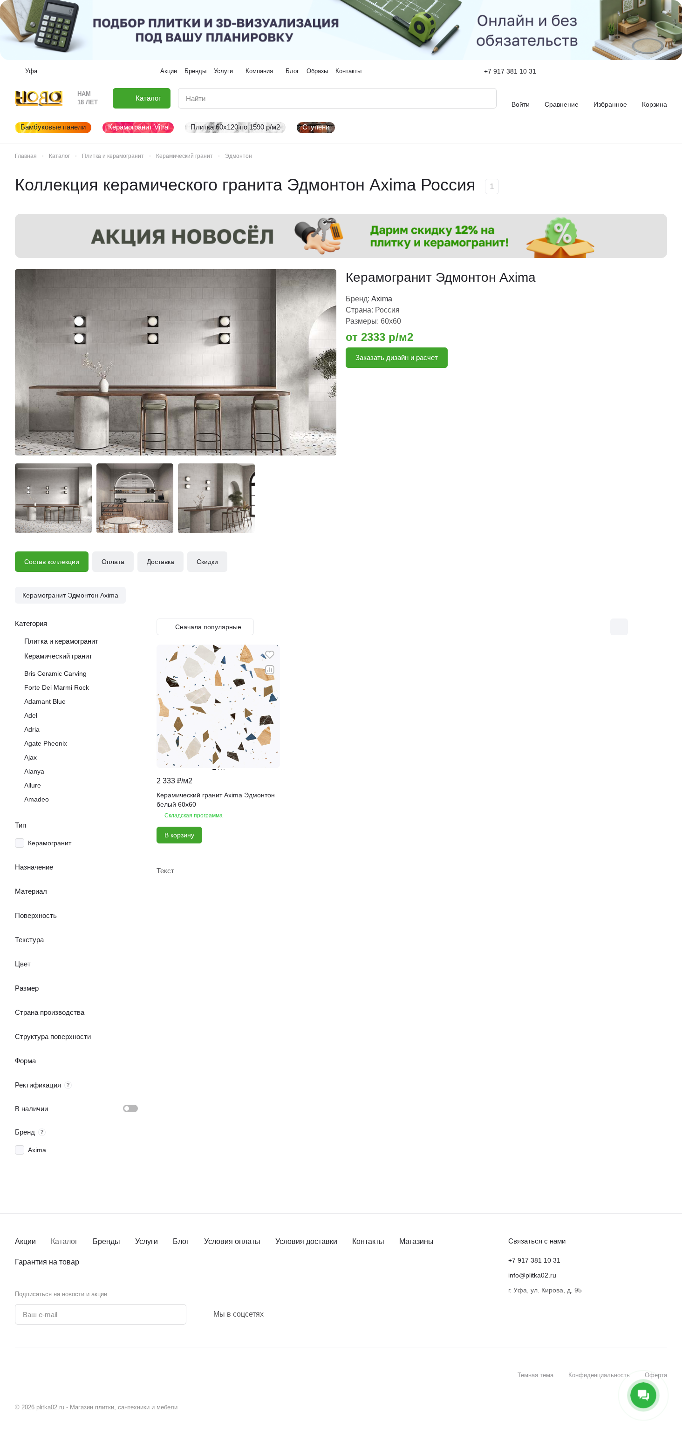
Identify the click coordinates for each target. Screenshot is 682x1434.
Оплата (113, 561)
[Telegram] (280, 1314)
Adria (32, 729)
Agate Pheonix (45, 743)
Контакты (368, 1241)
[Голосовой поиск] (467, 98)
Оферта (656, 1375)
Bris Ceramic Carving (55, 673)
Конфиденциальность (599, 1375)
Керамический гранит (58, 656)
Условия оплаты (232, 1241)
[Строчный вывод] (639, 626)
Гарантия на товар (47, 1262)
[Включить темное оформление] (663, 71)
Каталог (64, 1241)
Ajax (30, 757)
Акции (25, 1241)
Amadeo (36, 799)
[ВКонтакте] (269, 1314)
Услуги (146, 1241)
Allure (32, 785)
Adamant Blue (45, 701)
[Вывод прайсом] (658, 626)
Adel (30, 715)
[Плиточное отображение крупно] (599, 626)
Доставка (160, 561)
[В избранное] (269, 654)
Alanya (34, 771)
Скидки (207, 561)
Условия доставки (306, 1241)
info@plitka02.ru (532, 1275)
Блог (181, 1241)
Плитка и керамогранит (61, 641)
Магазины (416, 1241)
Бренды (106, 1241)
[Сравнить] (269, 669)
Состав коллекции (51, 561)
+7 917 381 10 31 (510, 71)
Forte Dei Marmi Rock (56, 687)
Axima (381, 299)
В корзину (179, 835)
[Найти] (484, 98)
